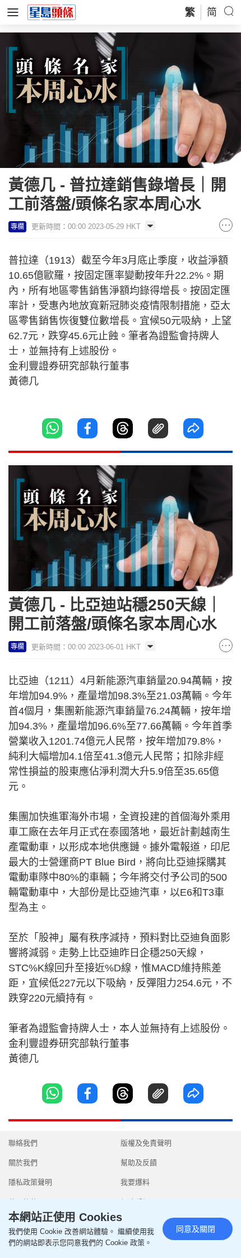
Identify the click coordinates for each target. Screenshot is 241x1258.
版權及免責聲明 (146, 1143)
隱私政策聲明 (30, 1182)
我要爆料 (135, 1182)
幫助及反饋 (139, 1162)
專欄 (17, 226)
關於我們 (23, 1162)
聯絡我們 (23, 1143)
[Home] (51, 11)
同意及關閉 (195, 1228)
